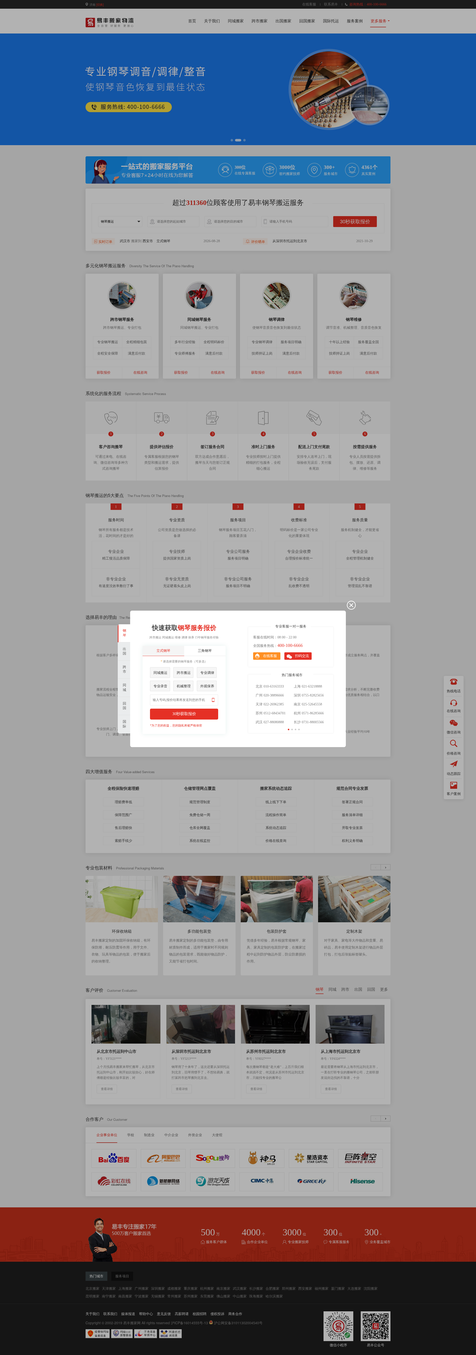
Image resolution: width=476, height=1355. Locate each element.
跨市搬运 (184, 673)
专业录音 (160, 686)
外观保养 (207, 686)
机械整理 (184, 686)
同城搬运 (160, 673)
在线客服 (270, 656)
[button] (288, 729)
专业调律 (207, 673)
